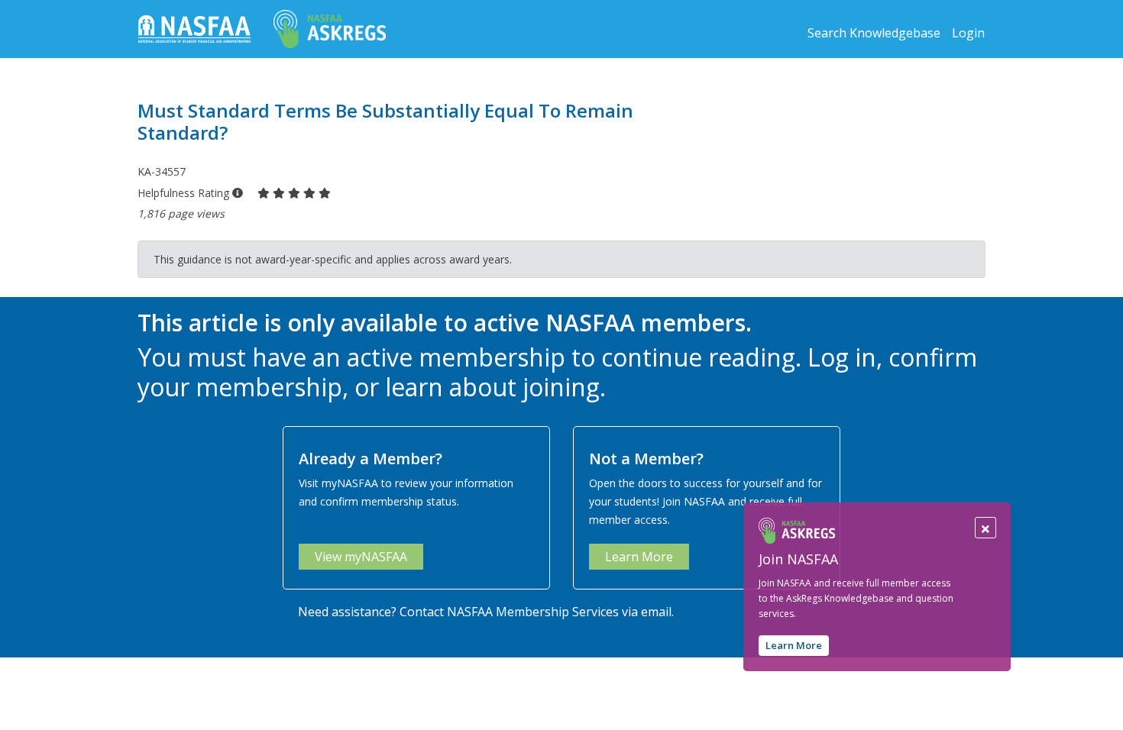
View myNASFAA (361, 556)
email (656, 611)
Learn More (793, 645)
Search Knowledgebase (873, 32)
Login (968, 32)
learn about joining (492, 386)
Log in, (844, 357)
